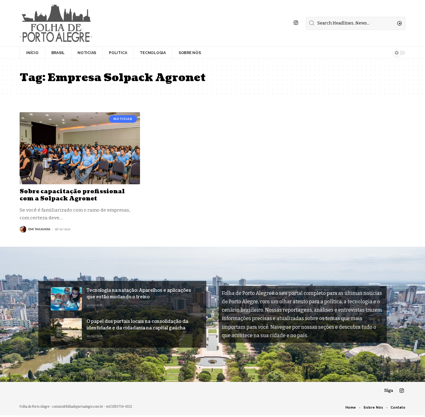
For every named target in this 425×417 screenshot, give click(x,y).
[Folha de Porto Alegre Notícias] (56, 23)
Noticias (123, 119)
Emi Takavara (39, 229)
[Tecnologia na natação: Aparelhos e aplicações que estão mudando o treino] (66, 298)
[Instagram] (296, 23)
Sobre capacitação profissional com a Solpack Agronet (72, 195)
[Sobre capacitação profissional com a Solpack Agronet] (80, 148)
